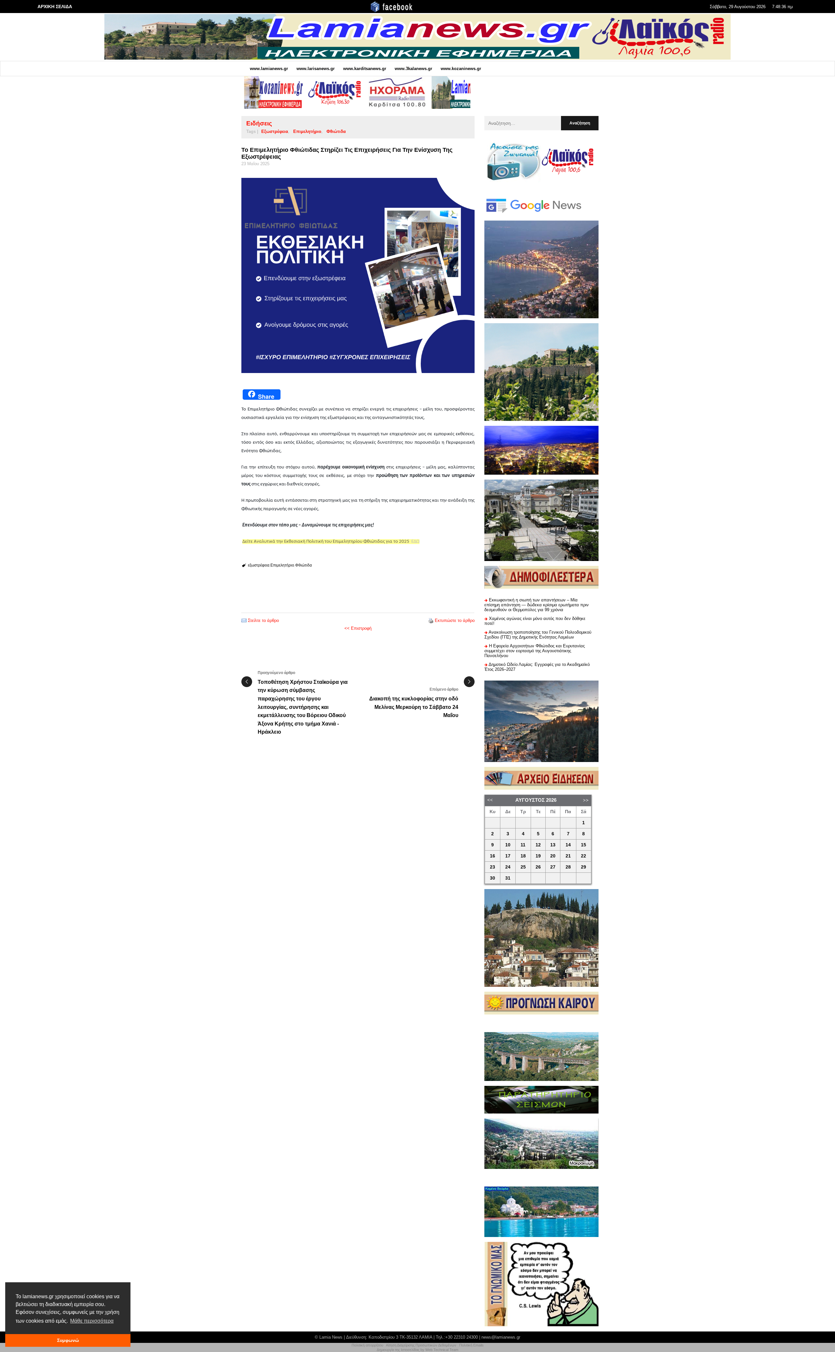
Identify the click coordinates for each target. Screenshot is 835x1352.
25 (523, 867)
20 (552, 856)
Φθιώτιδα (336, 131)
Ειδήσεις (259, 123)
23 (492, 867)
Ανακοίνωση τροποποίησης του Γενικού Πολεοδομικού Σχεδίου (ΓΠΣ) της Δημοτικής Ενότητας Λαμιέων (537, 635)
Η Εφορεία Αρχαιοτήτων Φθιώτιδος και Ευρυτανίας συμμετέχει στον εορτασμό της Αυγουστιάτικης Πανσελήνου (534, 650)
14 (568, 844)
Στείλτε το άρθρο (263, 620)
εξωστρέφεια (274, 131)
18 (523, 856)
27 (552, 867)
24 (507, 867)
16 (492, 856)
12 (538, 844)
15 (583, 844)
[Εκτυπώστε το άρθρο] (430, 620)
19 (538, 856)
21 (568, 856)
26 (538, 867)
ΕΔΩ (415, 541)
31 (507, 878)
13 (552, 844)
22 (583, 856)
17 (507, 856)
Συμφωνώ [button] (68, 1340)
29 (583, 867)
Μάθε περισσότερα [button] (92, 1321)
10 (507, 844)
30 (492, 878)
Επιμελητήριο (307, 131)
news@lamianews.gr (500, 1337)
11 (523, 844)
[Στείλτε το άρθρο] (244, 620)
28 (568, 867)
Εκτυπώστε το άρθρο (455, 620)
